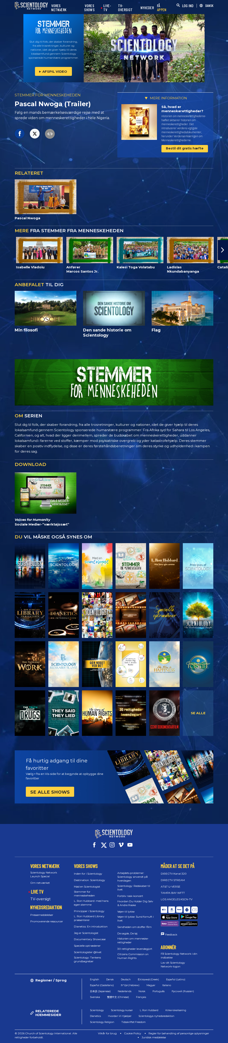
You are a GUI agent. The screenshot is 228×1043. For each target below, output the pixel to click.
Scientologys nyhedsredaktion (156, 1016)
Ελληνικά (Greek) (148, 979)
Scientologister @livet (88, 952)
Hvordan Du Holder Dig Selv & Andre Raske (135, 903)
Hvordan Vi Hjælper (119, 1016)
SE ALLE (198, 713)
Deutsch (126, 979)
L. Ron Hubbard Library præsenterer (89, 918)
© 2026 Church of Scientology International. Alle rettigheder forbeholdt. (46, 1035)
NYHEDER (147, 8)
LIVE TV (37, 891)
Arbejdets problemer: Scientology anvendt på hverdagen (132, 876)
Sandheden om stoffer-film (134, 927)
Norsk (141, 991)
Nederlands (124, 991)
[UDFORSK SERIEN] (30, 566)
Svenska (95, 997)
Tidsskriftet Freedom (133, 1022)
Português (159, 991)
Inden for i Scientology (88, 873)
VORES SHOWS (89, 8)
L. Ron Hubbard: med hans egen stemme (91, 902)
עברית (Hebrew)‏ (130, 985)
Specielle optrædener (87, 945)
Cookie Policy (132, 1033)
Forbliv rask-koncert (130, 896)
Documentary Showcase (90, 939)
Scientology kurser (122, 1010)
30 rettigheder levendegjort (134, 948)
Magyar (151, 985)
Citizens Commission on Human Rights (133, 956)
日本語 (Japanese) (100, 991)
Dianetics (95, 1016)
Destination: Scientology (89, 880)
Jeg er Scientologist (86, 933)
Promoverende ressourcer (46, 921)
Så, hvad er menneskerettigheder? (182, 109)
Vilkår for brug (107, 1033)
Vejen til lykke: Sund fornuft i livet (135, 918)
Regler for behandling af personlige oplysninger (179, 1033)
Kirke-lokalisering (175, 1010)
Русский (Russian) (183, 991)
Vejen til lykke (125, 911)
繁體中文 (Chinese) (118, 997)
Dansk (110, 979)
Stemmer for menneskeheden (84, 893)
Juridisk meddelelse (154, 1037)
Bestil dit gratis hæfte (185, 148)
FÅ (162, 8)
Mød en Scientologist (87, 886)
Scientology (97, 1010)
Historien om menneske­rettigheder (133, 940)
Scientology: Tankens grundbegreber (87, 959)
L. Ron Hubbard (149, 1010)
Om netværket (40, 882)
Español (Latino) (175, 979)
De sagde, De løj (127, 933)
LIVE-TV (107, 8)
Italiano (166, 985)
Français (141, 997)
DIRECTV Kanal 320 (174, 873)
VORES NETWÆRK (58, 8)
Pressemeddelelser (41, 915)
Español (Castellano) (102, 985)
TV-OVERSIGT (125, 8)
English (94, 979)
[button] (5, 250)
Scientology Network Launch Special (43, 874)
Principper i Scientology (89, 911)
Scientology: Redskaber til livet (133, 887)
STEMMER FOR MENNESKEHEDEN (48, 95)
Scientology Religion (102, 1022)
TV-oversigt (40, 899)
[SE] (198, 566)
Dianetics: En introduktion (91, 926)
